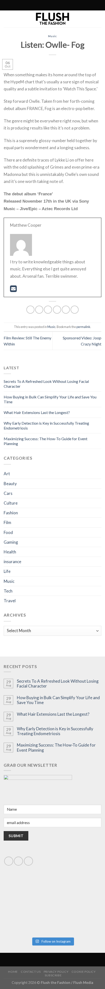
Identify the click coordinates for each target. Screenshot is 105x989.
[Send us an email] (18, 861)
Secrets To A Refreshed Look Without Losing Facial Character (58, 683)
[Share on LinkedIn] (75, 310)
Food (8, 532)
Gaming (11, 542)
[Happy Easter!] (28, 919)
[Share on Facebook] (39, 310)
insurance (12, 561)
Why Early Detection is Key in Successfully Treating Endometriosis (55, 731)
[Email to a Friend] (57, 310)
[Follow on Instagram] (37, 5)
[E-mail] (13, 290)
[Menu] (73, 5)
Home (13, 971)
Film (7, 522)
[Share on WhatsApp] (30, 310)
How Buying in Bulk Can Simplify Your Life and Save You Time (58, 700)
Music (52, 36)
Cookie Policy (84, 971)
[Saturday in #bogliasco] (77, 891)
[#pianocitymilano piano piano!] (28, 891)
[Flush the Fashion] (52, 18)
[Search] (31, 5)
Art (7, 473)
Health (10, 551)
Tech (8, 590)
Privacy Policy (56, 971)
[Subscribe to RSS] (41, 5)
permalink (83, 327)
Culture (11, 503)
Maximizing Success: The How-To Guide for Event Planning (56, 747)
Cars (8, 493)
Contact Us (31, 971)
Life (7, 571)
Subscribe (53, 975)
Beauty (10, 483)
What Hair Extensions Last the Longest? (37, 412)
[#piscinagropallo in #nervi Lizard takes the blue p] (77, 919)
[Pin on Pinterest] (66, 310)
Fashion (11, 512)
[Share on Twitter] (48, 310)
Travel (10, 600)
